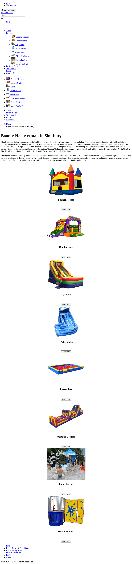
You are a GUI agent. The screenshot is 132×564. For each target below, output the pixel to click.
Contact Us (10, 73)
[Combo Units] (66, 242)
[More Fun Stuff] (66, 526)
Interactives (19, 52)
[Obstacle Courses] (66, 432)
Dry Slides (19, 44)
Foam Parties (21, 60)
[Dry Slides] (66, 289)
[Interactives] (66, 384)
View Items (66, 209)
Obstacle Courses (22, 56)
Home (8, 124)
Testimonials (11, 68)
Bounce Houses (22, 37)
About (8, 31)
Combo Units (21, 41)
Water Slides (20, 48)
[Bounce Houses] (66, 195)
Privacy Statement (13, 553)
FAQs (8, 71)
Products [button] (9, 33)
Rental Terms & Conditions (17, 548)
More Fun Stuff (21, 64)
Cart (8, 3)
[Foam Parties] (66, 479)
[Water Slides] (66, 337)
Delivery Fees (12, 66)
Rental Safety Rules (14, 550)
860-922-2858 (7, 12)
